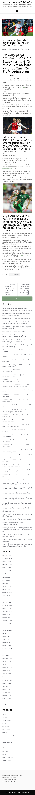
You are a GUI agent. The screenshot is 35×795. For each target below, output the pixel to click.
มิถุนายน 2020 (6, 683)
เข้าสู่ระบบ (5, 751)
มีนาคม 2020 (6, 692)
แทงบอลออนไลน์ (14, 275)
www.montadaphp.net (9, 779)
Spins (4, 714)
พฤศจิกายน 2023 (7, 574)
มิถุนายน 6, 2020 (16, 49)
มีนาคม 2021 (6, 655)
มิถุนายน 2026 (6, 561)
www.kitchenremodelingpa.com (12, 775)
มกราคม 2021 (6, 661)
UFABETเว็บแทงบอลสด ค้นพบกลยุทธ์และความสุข (16, 480)
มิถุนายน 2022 (6, 608)
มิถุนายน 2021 (6, 645)
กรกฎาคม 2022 (7, 605)
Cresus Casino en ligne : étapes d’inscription (16, 318)
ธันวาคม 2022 (6, 589)
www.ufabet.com (7, 168)
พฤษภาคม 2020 (7, 686)
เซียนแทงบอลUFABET (8, 511)
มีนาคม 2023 (6, 580)
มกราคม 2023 (6, 586)
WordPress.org (6, 760)
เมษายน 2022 (6, 614)
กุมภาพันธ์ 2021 (7, 658)
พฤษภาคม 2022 (7, 611)
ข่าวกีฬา (4, 723)
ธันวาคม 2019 (6, 702)
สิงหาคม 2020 (6, 677)
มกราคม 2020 (6, 699)
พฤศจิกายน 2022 (7, 592)
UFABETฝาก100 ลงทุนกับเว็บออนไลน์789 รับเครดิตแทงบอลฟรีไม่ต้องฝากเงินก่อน (10, 289)
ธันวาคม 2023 (6, 571)
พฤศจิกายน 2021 (7, 630)
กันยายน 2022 (6, 599)
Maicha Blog (25, 792)
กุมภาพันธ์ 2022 (7, 621)
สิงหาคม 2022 (6, 602)
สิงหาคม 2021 (6, 639)
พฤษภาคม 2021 (7, 649)
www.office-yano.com (9, 781)
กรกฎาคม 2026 (7, 558)
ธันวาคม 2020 (6, 664)
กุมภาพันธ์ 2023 (7, 583)
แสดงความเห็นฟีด (7, 757)
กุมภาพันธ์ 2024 (7, 564)
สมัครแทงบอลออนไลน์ (8, 736)
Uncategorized (7, 720)
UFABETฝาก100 (23, 255)
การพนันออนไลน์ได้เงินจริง (17, 2)
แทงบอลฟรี (5, 739)
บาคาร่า (4, 733)
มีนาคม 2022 (6, 617)
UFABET (22, 87)
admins (6, 49)
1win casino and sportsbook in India (13, 332)
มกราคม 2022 (6, 624)
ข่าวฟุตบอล (5, 726)
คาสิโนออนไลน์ (6, 729)
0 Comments (27, 49)
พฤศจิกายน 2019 (7, 705)
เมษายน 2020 (6, 689)
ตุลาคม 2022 (6, 596)
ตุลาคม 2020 (6, 670)
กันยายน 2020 (6, 674)
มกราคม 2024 (6, 567)
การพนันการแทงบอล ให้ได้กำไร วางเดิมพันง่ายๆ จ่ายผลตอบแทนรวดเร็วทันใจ (25, 289)
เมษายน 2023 (6, 577)
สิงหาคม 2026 (6, 555)
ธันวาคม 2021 (6, 627)
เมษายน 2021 (6, 652)
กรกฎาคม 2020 (7, 680)
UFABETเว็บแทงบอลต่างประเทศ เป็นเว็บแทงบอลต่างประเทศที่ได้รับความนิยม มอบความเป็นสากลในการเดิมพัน (17, 529)
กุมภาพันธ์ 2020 (7, 695)
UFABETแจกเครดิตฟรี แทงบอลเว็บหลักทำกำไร (15, 508)
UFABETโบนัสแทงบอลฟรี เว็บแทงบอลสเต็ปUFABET (17, 519)
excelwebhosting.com (9, 777)
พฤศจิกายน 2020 (7, 667)
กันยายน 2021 (6, 636)
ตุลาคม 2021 (6, 633)
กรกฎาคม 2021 (6, 642)
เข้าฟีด (4, 754)
